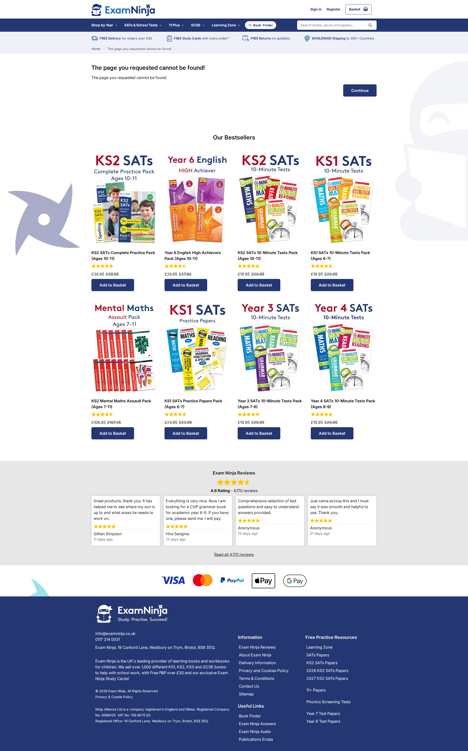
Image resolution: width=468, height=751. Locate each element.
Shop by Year (102, 25)
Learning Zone (224, 25)
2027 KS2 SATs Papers (327, 678)
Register (334, 9)
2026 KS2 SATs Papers (327, 670)
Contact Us (249, 686)
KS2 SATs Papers (322, 662)
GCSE (196, 25)
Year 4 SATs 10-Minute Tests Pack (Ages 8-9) (343, 403)
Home (95, 48)
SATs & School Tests (141, 25)
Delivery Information (257, 662)
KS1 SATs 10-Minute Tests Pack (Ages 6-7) (340, 255)
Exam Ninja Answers (257, 723)
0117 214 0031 (107, 639)
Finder (263, 25)
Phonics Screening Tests (328, 701)
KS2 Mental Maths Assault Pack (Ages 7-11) (121, 403)
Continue (360, 90)
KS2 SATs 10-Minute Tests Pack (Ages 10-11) (268, 255)
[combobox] (337, 25)
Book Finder (250, 715)
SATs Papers (317, 654)
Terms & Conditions (256, 678)
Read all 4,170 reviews (234, 554)
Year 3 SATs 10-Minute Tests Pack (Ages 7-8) (270, 403)
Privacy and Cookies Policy (264, 670)
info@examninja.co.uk (115, 633)
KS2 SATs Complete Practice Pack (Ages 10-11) (123, 255)
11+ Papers (316, 690)
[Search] (370, 25)
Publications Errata (256, 739)
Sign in (316, 9)
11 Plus (174, 25)
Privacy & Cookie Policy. (114, 697)
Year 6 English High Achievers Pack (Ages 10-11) (193, 255)
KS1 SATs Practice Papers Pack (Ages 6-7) (193, 403)
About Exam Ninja (255, 654)
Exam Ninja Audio (255, 731)
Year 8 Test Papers (323, 721)
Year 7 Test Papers (323, 713)
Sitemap (246, 694)
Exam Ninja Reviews (257, 647)
